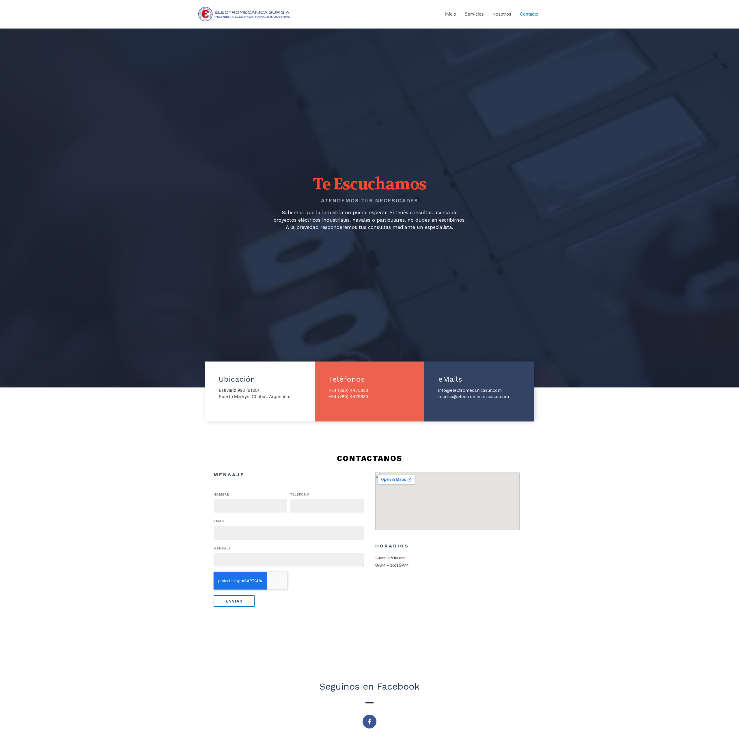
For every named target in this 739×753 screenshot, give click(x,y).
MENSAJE (222, 548)
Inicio (450, 14)
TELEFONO (299, 494)
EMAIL (219, 521)
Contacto (529, 14)
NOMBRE (221, 494)
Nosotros (501, 14)
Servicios (474, 14)
